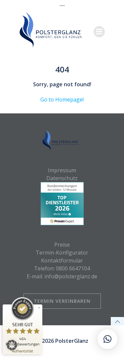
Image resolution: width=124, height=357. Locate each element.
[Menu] (99, 31)
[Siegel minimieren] (39, 307)
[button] (12, 345)
